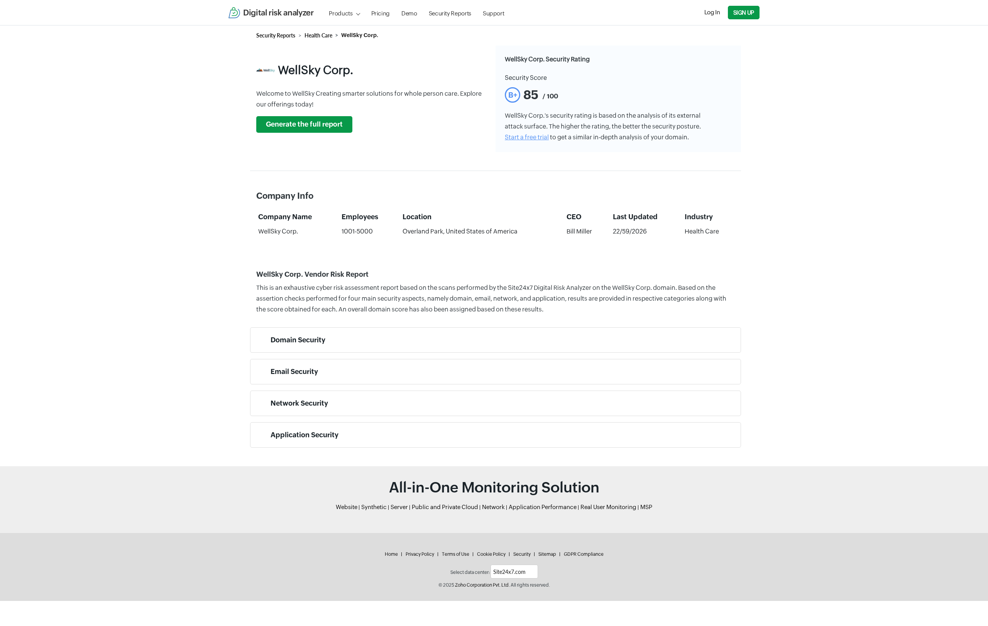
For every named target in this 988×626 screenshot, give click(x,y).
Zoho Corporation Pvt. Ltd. (482, 585)
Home (391, 554)
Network (493, 507)
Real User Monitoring (608, 507)
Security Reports (450, 13)
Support (493, 13)
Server (399, 507)
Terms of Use (455, 554)
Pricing (380, 13)
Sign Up (743, 12)
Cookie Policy (491, 554)
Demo (409, 13)
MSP (646, 507)
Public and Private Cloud (445, 507)
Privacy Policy (420, 554)
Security (522, 554)
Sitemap (547, 554)
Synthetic (374, 507)
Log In (712, 12)
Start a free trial (527, 137)
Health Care (318, 35)
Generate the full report (304, 124)
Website (346, 507)
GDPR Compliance (584, 554)
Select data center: (470, 572)
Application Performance (543, 507)
